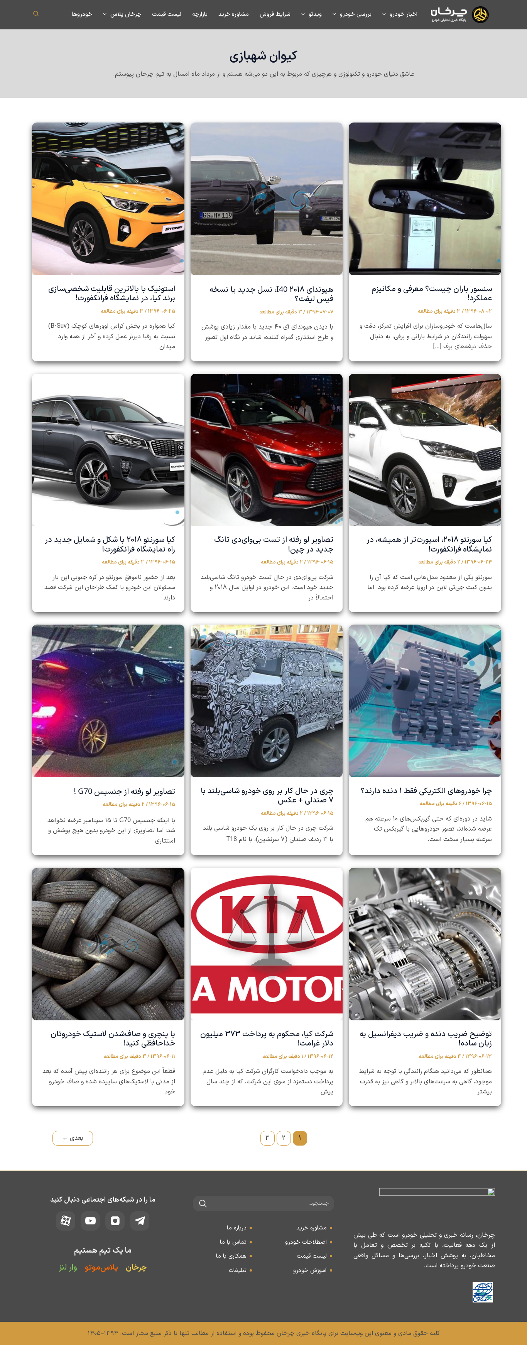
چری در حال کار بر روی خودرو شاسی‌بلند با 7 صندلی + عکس (267, 796)
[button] (386, 14)
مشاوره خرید (311, 1228)
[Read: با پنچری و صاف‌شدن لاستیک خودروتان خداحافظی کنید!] (108, 943)
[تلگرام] (139, 1221)
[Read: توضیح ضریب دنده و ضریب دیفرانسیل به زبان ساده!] (425, 943)
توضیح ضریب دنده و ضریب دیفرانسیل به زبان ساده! (426, 1039)
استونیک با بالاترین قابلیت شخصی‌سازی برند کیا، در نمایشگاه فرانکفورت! (111, 294)
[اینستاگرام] (115, 1221)
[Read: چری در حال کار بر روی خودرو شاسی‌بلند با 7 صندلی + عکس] (267, 700)
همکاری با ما (231, 1256)
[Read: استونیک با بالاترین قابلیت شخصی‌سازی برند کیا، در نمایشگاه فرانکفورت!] (108, 198)
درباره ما (237, 1228)
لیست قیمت (312, 1256)
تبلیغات (238, 1270)
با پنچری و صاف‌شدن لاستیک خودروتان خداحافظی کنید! (113, 1039)
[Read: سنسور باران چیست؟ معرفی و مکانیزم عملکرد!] (425, 198)
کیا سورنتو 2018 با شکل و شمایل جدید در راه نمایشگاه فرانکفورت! (110, 544)
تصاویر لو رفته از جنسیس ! (124, 792)
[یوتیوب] (90, 1221)
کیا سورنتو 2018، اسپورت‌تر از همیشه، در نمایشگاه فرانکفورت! (429, 544)
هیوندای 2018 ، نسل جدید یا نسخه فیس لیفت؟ (271, 294)
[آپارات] (65, 1221)
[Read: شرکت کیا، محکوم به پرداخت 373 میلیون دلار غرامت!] (267, 943)
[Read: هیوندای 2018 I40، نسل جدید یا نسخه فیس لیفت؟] (267, 198)
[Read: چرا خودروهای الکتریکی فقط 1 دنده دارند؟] (425, 700)
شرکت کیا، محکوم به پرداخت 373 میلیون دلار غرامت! (266, 1039)
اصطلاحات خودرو (306, 1242)
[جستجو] (203, 1203)
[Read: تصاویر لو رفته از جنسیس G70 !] (108, 700)
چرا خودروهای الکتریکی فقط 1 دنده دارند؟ (426, 791)
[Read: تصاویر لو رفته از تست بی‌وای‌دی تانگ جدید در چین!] (267, 449)
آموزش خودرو (310, 1270)
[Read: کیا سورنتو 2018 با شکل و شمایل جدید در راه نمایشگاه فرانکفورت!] (108, 449)
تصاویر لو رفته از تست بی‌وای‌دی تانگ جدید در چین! (273, 544)
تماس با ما (233, 1242)
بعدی (72, 1138)
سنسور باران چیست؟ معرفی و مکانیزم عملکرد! (432, 294)
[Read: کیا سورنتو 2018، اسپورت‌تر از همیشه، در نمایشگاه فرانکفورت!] (425, 449)
